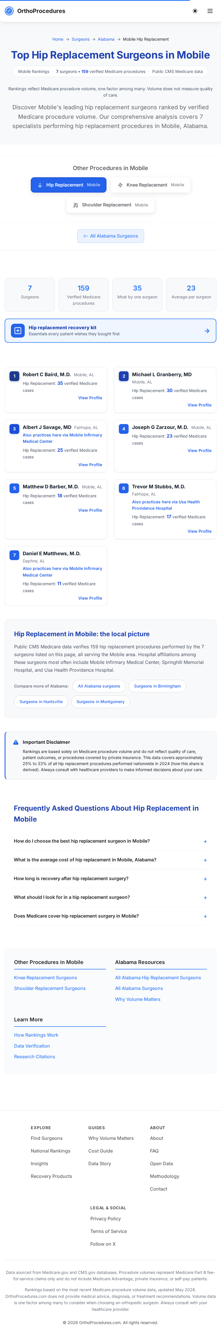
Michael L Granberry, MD (162, 374)
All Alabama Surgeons (139, 988)
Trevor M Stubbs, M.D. (159, 486)
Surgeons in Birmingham (157, 685)
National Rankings (51, 1151)
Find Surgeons (47, 1138)
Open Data (161, 1163)
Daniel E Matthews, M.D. (52, 553)
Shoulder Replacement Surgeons (50, 988)
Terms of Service (108, 1231)
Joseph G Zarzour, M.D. (160, 427)
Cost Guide (100, 1151)
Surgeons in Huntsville (41, 701)
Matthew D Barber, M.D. (51, 486)
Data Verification (32, 1046)
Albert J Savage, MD (47, 427)
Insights (39, 1163)
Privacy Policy (105, 1218)
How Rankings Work (36, 1035)
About (156, 1138)
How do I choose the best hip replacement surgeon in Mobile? (82, 841)
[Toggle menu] (210, 11)
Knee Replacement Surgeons (45, 977)
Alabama (106, 39)
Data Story (99, 1163)
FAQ (154, 1151)
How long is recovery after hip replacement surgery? (71, 878)
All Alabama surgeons (99, 685)
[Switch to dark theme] (195, 11)
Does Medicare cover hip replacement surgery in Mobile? (76, 916)
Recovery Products (51, 1176)
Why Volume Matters (138, 999)
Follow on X (103, 1244)
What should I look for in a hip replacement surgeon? (72, 897)
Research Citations (34, 1056)
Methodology (164, 1176)
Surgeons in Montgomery (101, 701)
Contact (158, 1189)
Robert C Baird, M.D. (47, 374)
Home (57, 39)
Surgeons (80, 39)
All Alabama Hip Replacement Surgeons (158, 977)
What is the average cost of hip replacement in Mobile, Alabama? (85, 860)
